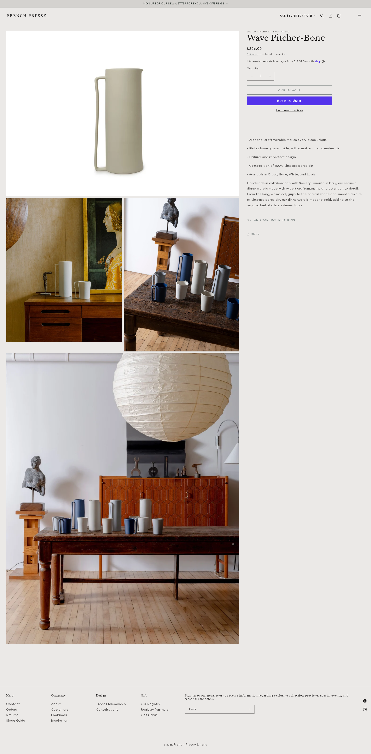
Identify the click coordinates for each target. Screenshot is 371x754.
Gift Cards (149, 715)
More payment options (289, 110)
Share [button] (255, 234)
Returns (12, 715)
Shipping (252, 54)
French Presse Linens (190, 744)
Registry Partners (154, 709)
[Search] (322, 15)
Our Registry (150, 704)
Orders (11, 709)
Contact (13, 704)
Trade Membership (111, 704)
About (56, 704)
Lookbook (59, 715)
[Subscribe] (250, 709)
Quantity (253, 68)
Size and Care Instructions (271, 220)
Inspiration (59, 720)
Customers (59, 709)
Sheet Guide (15, 720)
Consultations (107, 709)
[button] (359, 15)
